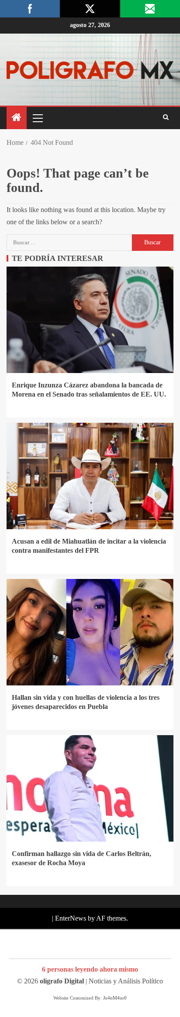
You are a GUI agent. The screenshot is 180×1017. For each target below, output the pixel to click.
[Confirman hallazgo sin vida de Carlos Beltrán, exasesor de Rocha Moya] (90, 788)
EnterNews (70, 918)
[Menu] (37, 118)
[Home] (16, 118)
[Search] (165, 118)
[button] (37, 118)
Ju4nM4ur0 (115, 997)
